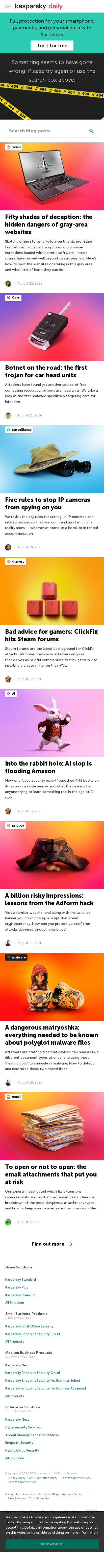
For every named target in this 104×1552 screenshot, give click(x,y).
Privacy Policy (16, 1478)
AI (13, 693)
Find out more (48, 1244)
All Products (14, 1342)
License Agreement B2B (23, 1482)
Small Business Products (26, 1314)
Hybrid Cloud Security (22, 1450)
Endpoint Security (19, 1442)
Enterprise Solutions (23, 1407)
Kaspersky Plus (16, 1287)
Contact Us (12, 1494)
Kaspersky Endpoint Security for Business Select (42, 1380)
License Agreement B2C (76, 1478)
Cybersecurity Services (23, 1427)
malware (18, 957)
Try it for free (52, 45)
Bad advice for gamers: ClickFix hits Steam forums (51, 635)
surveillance (21, 430)
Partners (43, 1494)
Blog (55, 1494)
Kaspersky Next (17, 1365)
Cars (15, 298)
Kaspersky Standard (20, 1279)
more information (84, 1532)
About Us (29, 1494)
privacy (17, 825)
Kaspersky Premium (20, 1295)
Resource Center (72, 1494)
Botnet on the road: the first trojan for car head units (46, 371)
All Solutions (14, 1303)
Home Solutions (19, 1267)
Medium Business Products (28, 1353)
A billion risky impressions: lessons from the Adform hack (49, 899)
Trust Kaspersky (39, 1498)
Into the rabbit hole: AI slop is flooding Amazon (48, 767)
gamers (17, 561)
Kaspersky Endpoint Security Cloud (32, 1334)
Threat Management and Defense (32, 1435)
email (16, 1097)
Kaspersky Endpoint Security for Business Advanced (45, 1388)
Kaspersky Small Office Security (29, 1326)
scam (16, 147)
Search (91, 131)
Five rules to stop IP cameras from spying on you (47, 503)
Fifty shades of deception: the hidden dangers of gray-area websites (48, 224)
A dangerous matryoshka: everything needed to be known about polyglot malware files (51, 1035)
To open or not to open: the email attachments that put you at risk (51, 1174)
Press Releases (16, 1498)
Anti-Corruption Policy (43, 1478)
